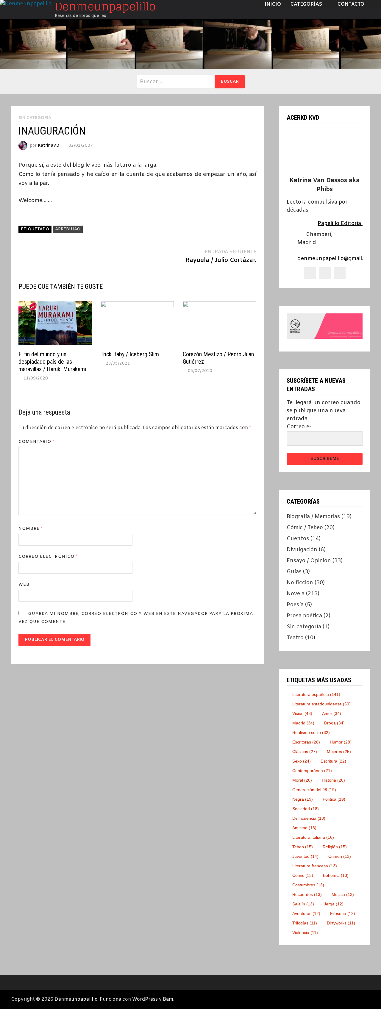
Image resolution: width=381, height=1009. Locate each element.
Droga (334, 723)
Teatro (295, 637)
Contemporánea (312, 770)
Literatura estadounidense (321, 704)
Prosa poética (304, 615)
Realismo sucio (311, 732)
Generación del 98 (314, 789)
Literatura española (316, 694)
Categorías (306, 4)
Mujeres (339, 751)
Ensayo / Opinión (309, 560)
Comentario (36, 442)
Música (343, 894)
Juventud (305, 856)
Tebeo (302, 846)
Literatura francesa (314, 865)
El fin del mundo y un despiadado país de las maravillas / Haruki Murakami (52, 362)
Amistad (304, 827)
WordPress (145, 999)
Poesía (295, 604)
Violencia (305, 932)
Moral (302, 780)
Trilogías (304, 923)
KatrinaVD (48, 146)
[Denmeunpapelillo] (190, 44)
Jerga (333, 904)
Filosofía (342, 913)
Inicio (273, 4)
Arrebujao (67, 229)
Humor (341, 742)
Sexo (301, 761)
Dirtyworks (341, 923)
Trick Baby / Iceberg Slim (130, 354)
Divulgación (302, 549)
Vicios (302, 713)
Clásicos (304, 751)
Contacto (351, 4)
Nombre (30, 529)
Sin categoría (304, 626)
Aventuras (306, 913)
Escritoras (306, 742)
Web (23, 585)
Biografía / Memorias (313, 516)
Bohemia (336, 875)
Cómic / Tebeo (305, 527)
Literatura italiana (313, 837)
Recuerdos (307, 894)
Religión (335, 846)
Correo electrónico (48, 557)
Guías (294, 571)
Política (334, 799)
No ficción (300, 582)
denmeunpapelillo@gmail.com (335, 258)
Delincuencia (308, 818)
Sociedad (305, 808)
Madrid (303, 723)
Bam (168, 999)
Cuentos (298, 538)
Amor (331, 713)
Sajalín (303, 904)
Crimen (339, 856)
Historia (333, 780)
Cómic (302, 875)
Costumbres (308, 885)
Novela (296, 593)
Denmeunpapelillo (75, 999)
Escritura (333, 761)
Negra (302, 799)
